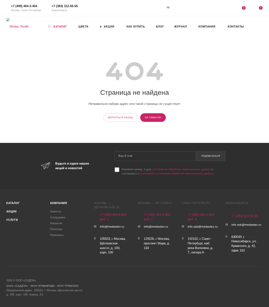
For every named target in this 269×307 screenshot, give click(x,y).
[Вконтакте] (168, 7)
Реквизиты (56, 235)
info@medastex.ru (112, 226)
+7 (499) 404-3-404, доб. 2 (157, 217)
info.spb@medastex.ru (203, 226)
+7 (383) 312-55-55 (64, 8)
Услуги (12, 219)
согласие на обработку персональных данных (181, 169)
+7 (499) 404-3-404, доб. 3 (201, 217)
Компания (58, 203)
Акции (11, 211)
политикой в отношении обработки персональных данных (176, 173)
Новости (55, 211)
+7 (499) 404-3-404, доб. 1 (113, 217)
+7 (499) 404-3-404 (26, 8)
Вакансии (56, 223)
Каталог (13, 203)
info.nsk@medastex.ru (246, 224)
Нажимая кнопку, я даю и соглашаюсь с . (167, 171)
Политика (56, 229)
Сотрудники (57, 217)
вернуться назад (120, 117)
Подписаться (210, 156)
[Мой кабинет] (226, 8)
